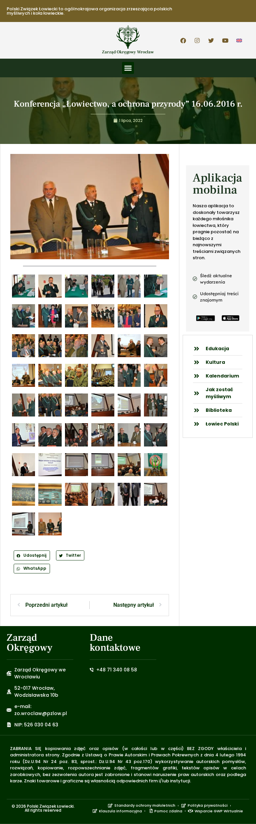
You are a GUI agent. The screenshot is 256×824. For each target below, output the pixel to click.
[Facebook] (183, 40)
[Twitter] (211, 40)
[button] (128, 68)
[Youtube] (225, 40)
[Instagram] (197, 40)
